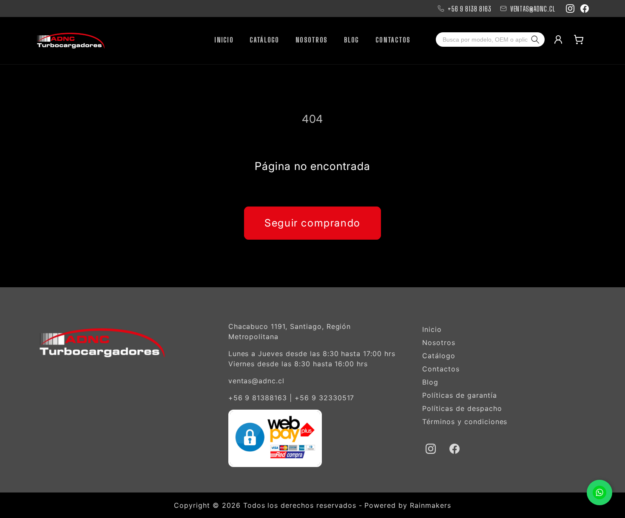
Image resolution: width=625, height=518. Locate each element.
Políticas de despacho (462, 408)
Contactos (441, 369)
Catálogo (438, 355)
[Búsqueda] (537, 39)
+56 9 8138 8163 (469, 9)
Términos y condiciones (464, 421)
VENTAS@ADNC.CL (532, 9)
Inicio (432, 329)
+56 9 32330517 (324, 397)
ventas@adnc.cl (256, 380)
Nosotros (438, 342)
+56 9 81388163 (257, 397)
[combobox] (482, 39)
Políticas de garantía (459, 395)
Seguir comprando (312, 223)
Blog (430, 382)
